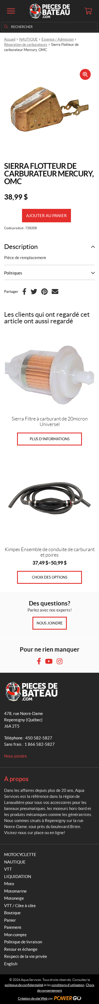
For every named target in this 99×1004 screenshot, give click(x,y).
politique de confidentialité (24, 985)
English (10, 963)
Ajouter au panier (46, 215)
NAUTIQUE (28, 39)
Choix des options (49, 577)
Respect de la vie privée (25, 956)
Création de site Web (33, 998)
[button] (11, 11)
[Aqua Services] (49, 11)
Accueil (9, 39)
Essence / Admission (58, 39)
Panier (10, 920)
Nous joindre (50, 623)
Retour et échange (20, 949)
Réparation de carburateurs (25, 45)
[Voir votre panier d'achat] (88, 11)
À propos (16, 778)
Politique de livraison (23, 942)
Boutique (12, 912)
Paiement (12, 927)
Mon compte (15, 934)
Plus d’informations (50, 439)
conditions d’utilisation (67, 985)
